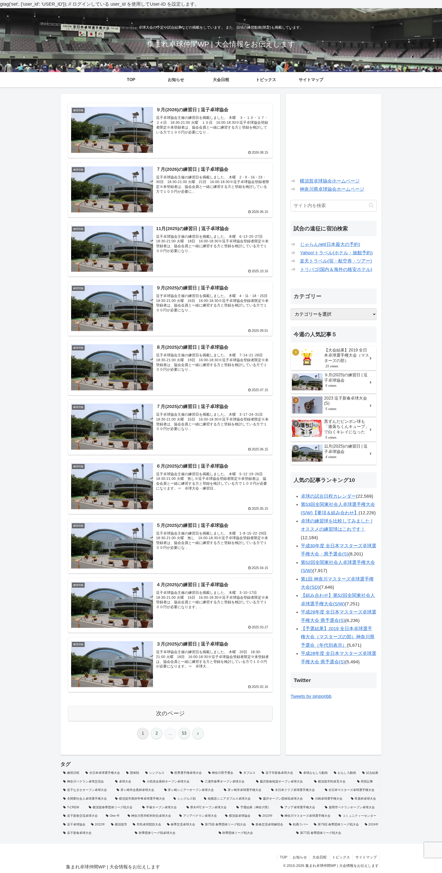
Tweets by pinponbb (311, 696)
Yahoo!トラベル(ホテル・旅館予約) (336, 252)
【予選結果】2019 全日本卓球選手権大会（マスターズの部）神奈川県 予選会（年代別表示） (337, 637)
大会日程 (319, 857)
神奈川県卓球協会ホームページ (332, 189)
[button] (371, 205)
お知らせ (300, 857)
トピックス (341, 857)
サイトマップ (366, 857)
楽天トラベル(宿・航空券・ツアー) (336, 261)
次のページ (170, 713)
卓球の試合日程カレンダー (328, 496)
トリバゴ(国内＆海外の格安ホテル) (336, 269)
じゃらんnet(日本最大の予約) (330, 244)
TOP (283, 857)
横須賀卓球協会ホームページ (330, 181)
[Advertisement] (334, 134)
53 (184, 733)
